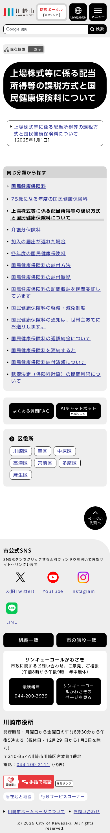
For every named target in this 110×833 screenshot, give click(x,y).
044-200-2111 (33, 764)
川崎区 (20, 451)
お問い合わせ (87, 811)
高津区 (20, 463)
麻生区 (20, 475)
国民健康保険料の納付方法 (41, 265)
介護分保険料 (26, 229)
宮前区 (45, 463)
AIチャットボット (78, 411)
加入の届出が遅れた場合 (38, 241)
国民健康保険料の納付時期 (41, 277)
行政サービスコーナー (63, 796)
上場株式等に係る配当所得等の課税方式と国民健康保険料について (56, 133)
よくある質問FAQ (31, 411)
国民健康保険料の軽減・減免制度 (48, 308)
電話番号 (31, 691)
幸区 (43, 451)
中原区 (64, 451)
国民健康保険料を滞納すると (43, 350)
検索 (100, 29)
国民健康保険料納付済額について (48, 362)
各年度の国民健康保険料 (38, 253)
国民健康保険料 (28, 186)
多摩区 (69, 463)
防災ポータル (51, 12)
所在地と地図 (19, 796)
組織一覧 (28, 640)
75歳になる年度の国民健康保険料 (49, 199)
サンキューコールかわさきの (78, 691)
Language (78, 17)
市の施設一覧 (81, 640)
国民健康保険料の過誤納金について (51, 338)
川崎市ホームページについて (36, 811)
